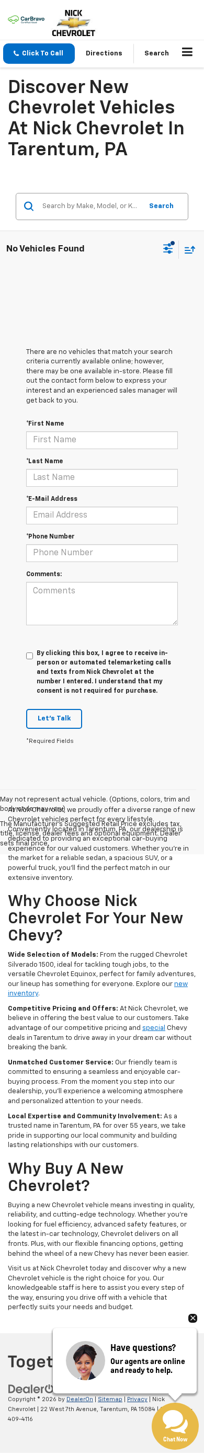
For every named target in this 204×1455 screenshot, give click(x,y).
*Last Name (44, 462)
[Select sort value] (187, 249)
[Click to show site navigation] (187, 53)
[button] (39, 53)
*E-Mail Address (51, 499)
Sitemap (110, 1399)
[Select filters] (168, 249)
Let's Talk (54, 718)
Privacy (137, 1399)
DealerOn (79, 1399)
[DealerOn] (34, 1389)
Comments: (44, 574)
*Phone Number (50, 537)
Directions (104, 53)
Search (161, 206)
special (153, 1028)
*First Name (45, 424)
